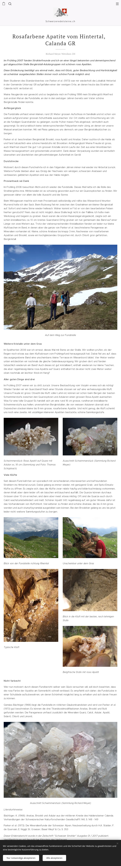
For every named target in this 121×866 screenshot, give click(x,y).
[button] (10, 3)
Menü (117, 4)
